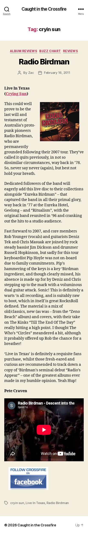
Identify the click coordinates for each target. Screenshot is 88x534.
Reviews (70, 51)
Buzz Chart (50, 51)
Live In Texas (35, 503)
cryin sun (17, 503)
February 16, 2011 (57, 73)
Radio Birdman (44, 61)
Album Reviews (23, 51)
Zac (31, 73)
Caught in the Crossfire (44, 9)
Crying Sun (16, 93)
